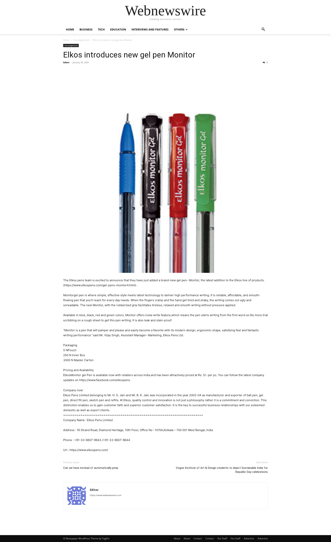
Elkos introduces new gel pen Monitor (129, 54)
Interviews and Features (150, 29)
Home (70, 29)
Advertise (249, 538)
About (177, 538)
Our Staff (222, 538)
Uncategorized (81, 40)
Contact (198, 538)
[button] (263, 30)
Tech (101, 29)
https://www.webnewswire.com (105, 495)
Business (86, 29)
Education (118, 29)
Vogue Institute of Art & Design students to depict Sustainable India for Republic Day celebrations (222, 470)
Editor (66, 62)
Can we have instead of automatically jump (90, 468)
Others (179, 29)
